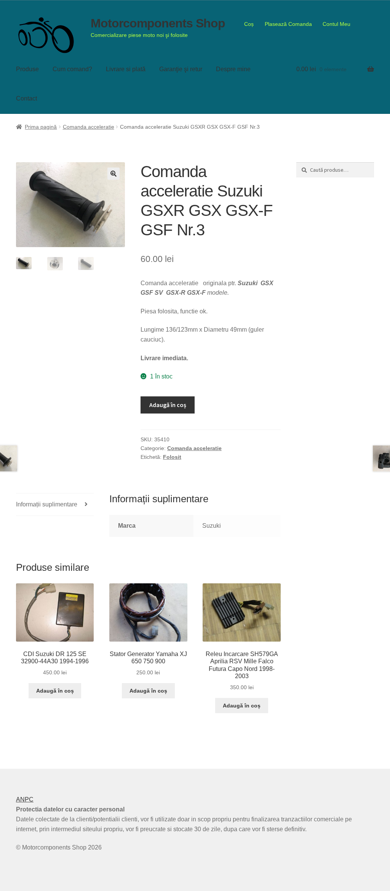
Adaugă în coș (167, 405)
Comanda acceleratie (88, 127)
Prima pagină (41, 127)
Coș (249, 24)
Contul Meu (336, 24)
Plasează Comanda (288, 24)
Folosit (172, 457)
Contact (26, 98)
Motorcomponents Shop (158, 23)
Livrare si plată (125, 69)
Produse (27, 69)
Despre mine (233, 69)
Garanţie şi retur (180, 69)
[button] (113, 174)
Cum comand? (72, 69)
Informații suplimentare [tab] (46, 504)
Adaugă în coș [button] (55, 691)
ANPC (25, 799)
